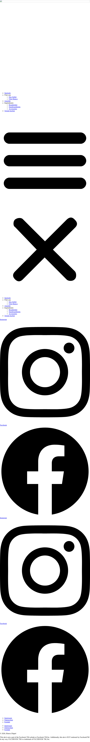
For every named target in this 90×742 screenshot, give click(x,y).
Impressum (8, 718)
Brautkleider (13, 105)
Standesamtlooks (14, 107)
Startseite (7, 93)
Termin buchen (9, 111)
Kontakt (7, 722)
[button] (45, 204)
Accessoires (13, 109)
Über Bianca (13, 99)
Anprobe (7, 101)
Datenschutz (8, 720)
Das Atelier (13, 97)
